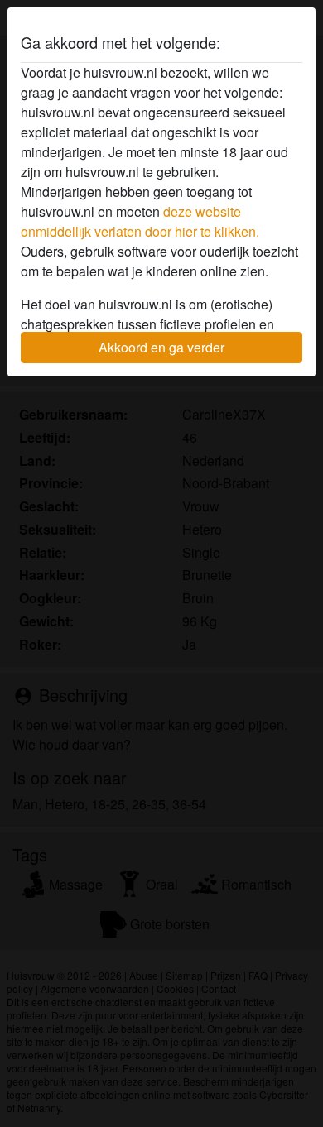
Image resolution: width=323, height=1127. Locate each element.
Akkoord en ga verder (161, 347)
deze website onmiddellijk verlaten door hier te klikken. (140, 221)
